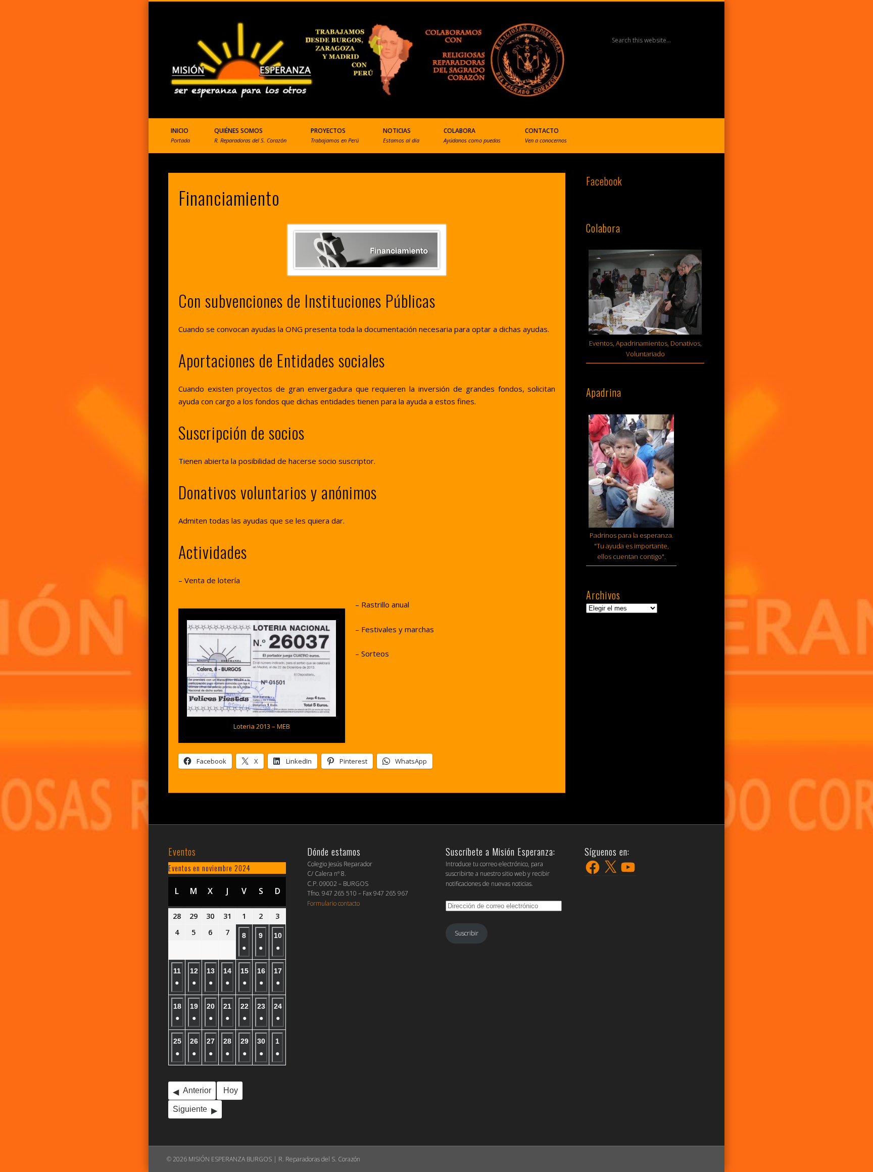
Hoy (230, 1090)
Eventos (182, 851)
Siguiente (190, 1109)
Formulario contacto (333, 903)
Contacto (546, 135)
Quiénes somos (250, 135)
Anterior (197, 1090)
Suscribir (466, 933)
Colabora (472, 135)
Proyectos (335, 135)
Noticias (401, 135)
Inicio (180, 135)
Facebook (604, 181)
